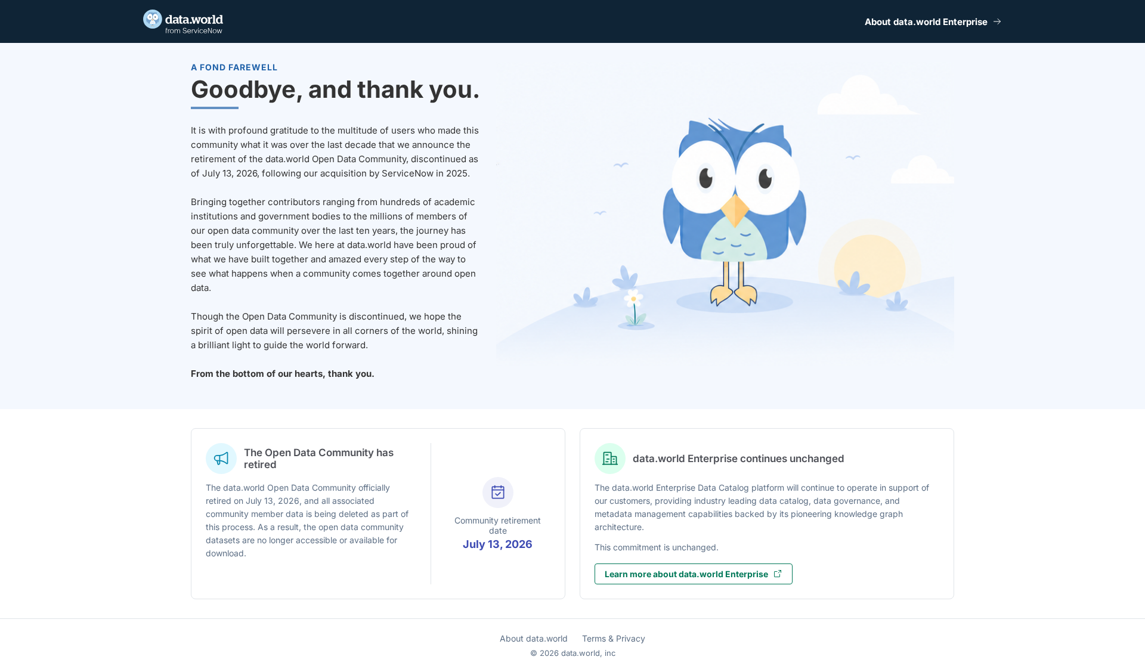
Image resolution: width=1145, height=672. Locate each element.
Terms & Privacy (613, 638)
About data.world (534, 638)
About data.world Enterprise (926, 21)
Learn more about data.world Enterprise (686, 574)
